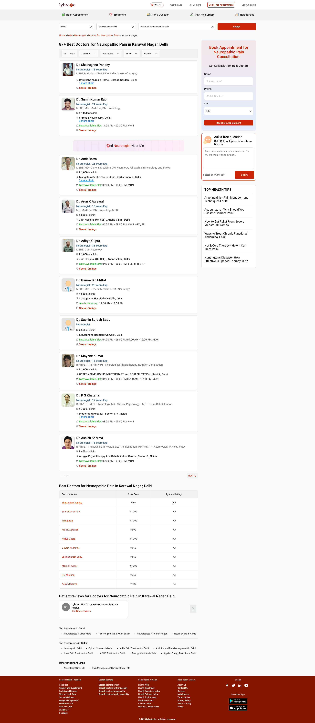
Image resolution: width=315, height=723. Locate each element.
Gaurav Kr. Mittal (70, 547)
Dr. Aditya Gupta (88, 241)
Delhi (69, 35)
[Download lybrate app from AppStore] (237, 710)
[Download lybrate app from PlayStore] (237, 703)
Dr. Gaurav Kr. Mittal (91, 280)
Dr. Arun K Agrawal (90, 201)
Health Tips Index (146, 688)
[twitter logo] (233, 686)
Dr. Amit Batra (86, 159)
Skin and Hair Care (67, 694)
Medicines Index (146, 700)
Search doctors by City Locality (113, 688)
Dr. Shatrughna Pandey (93, 65)
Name (207, 74)
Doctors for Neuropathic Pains (104, 35)
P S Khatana (68, 575)
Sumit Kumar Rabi (71, 511)
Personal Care (65, 706)
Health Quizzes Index (148, 694)
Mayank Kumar (69, 566)
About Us (182, 685)
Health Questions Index (149, 691)
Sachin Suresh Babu (72, 556)
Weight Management (68, 700)
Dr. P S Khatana (87, 395)
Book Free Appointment (221, 4)
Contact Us (183, 688)
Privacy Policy (184, 700)
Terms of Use (184, 697)
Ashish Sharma (69, 584)
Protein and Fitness (68, 691)
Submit (244, 174)
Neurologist (80, 35)
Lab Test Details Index (148, 706)
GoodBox (63, 713)
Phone (207, 88)
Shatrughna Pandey (72, 502)
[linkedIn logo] (240, 686)
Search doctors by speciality (112, 691)
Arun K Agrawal (70, 529)
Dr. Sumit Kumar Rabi (91, 99)
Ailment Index (144, 703)
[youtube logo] (246, 686)
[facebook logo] (227, 686)
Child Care (64, 710)
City (206, 103)
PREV (66, 476)
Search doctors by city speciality (114, 694)
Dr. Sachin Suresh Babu (93, 320)
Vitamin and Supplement (70, 688)
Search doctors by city (109, 685)
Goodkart (63, 685)
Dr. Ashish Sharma (89, 438)
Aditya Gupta (68, 538)
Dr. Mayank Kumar (89, 356)
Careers (181, 691)
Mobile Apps (183, 694)
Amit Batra (67, 520)
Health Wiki (143, 685)
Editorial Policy (184, 703)
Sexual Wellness (66, 697)
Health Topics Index (147, 697)
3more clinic (86, 120)
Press (180, 706)
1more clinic (86, 83)
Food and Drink (66, 703)
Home (62, 35)
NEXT (190, 476)
